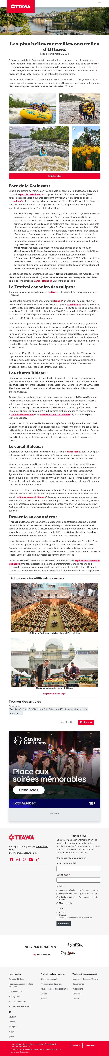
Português (13, 1026)
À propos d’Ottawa (16, 979)
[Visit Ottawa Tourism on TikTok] (37, 860)
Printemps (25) (56, 709)
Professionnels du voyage (51, 984)
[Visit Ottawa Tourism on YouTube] (31, 860)
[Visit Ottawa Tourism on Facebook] (11, 860)
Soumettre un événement (20, 1006)
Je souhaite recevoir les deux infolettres (75, 918)
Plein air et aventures (90, 894)
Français (62, 915)
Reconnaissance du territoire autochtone (21, 985)
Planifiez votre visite (17, 1001)
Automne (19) (15, 713)
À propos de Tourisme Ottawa (85, 979)
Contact (75, 999)
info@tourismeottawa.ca (21, 853)
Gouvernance (78, 984)
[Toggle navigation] (99, 3)
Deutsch (12, 1017)
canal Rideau (74, 304)
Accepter (76, 1046)
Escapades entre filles (68, 894)
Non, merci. (91, 1046)
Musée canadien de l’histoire (54, 414)
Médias (44, 994)
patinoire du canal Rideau (30, 496)
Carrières (76, 994)
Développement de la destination (54, 989)
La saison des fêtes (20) (76, 709)
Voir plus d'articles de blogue (54, 694)
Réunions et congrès (49, 979)
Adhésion (45, 999)
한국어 (11, 1036)
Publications (77, 989)
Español (12, 1022)
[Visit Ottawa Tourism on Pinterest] (24, 860)
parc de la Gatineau (30, 194)
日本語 (11, 1031)
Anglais (62, 912)
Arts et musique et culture (67, 898)
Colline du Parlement (22, 414)
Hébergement (14, 996)
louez (57, 300)
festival (52, 292)
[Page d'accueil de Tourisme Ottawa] (21, 6)
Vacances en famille (67, 890)
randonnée (17, 201)
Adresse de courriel (66, 863)
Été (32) (32, 709)
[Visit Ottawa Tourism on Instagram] (18, 860)
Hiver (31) (42, 709)
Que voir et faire (15, 991)
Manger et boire (65, 903)
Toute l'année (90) (17, 709)
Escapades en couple (90, 890)
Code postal (62, 875)
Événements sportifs (90, 897)
